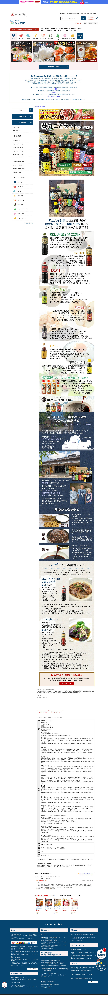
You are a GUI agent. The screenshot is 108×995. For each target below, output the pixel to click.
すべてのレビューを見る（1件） (86, 873)
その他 (43, 106)
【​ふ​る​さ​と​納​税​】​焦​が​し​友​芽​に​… (39, 908)
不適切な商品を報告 (58, 717)
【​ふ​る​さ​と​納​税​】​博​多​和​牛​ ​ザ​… (66, 908)
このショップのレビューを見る (86, 875)
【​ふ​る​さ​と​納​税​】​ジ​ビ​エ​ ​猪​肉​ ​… (48, 908)
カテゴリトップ (37, 106)
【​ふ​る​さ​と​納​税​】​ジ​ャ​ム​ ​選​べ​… (74, 908)
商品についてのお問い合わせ (45, 717)
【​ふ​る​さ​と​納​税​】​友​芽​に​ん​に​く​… (57, 908)
